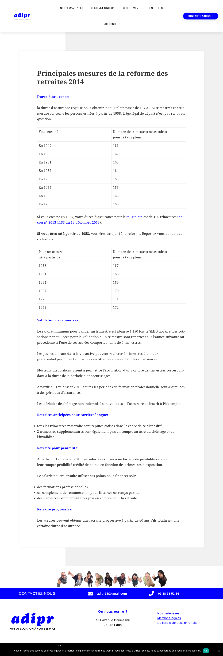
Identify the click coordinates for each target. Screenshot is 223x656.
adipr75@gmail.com (112, 593)
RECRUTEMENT (131, 8)
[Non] (218, 651)
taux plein (134, 217)
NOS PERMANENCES (71, 8)
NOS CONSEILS (111, 24)
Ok (205, 650)
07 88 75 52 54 (168, 593)
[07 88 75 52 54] (151, 593)
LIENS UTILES (155, 8)
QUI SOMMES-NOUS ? (102, 8)
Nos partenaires (168, 613)
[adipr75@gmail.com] (90, 593)
